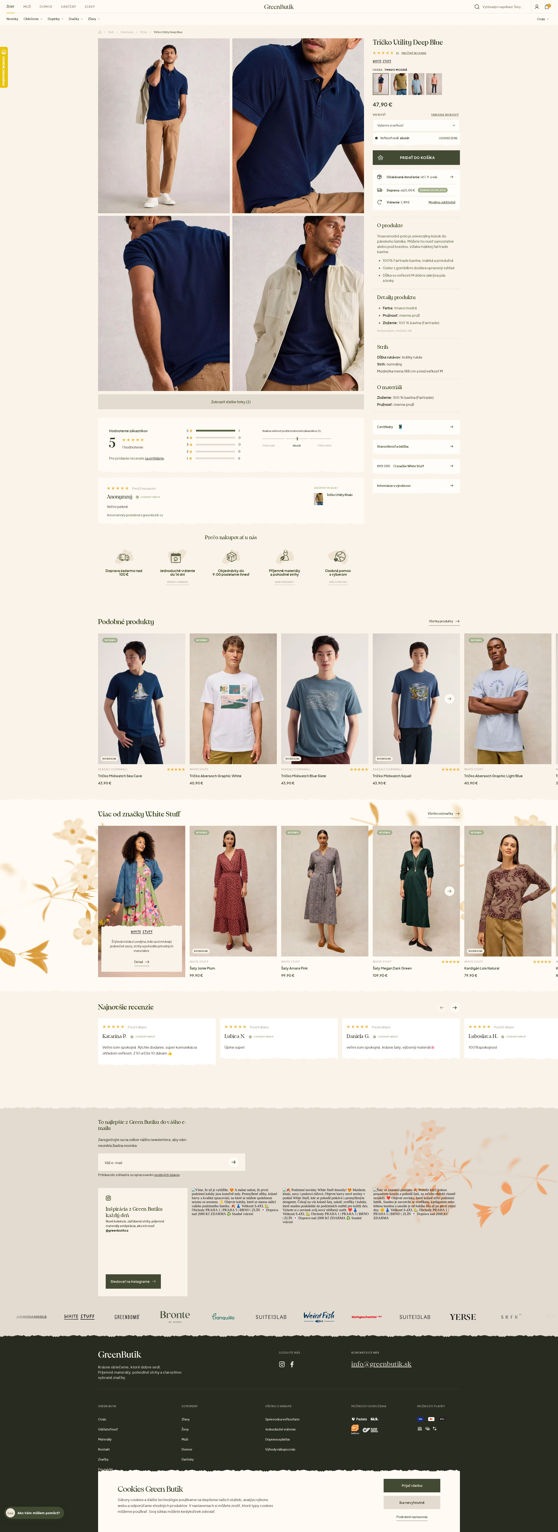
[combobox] (504, 7)
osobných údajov (166, 1175)
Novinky (12, 19)
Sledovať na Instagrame (130, 1281)
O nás (541, 19)
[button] (449, 699)
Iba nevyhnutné (412, 1502)
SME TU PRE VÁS (338, 582)
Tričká (143, 32)
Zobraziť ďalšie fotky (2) (231, 402)
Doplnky (54, 19)
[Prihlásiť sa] (536, 6)
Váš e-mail (113, 1163)
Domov (46, 6)
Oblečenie (31, 19)
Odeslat (234, 1162)
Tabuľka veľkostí (445, 114)
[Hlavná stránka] (279, 6)
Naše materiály (284, 582)
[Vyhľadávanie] (501, 6)
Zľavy (92, 19)
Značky (74, 19)
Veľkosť (379, 114)
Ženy (11, 6)
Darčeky (68, 6)
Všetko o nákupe (177, 582)
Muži (27, 6)
